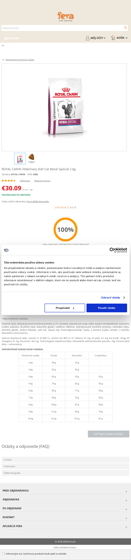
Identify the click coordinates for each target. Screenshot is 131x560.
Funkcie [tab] (8, 459)
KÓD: (30, 174)
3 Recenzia (25, 180)
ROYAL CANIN (18, 174)
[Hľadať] (125, 27)
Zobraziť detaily (110, 297)
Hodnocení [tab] (9, 466)
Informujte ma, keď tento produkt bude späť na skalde (36, 553)
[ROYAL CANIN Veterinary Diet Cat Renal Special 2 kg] (64, 107)
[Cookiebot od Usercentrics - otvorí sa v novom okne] (112, 250)
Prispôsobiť (63, 307)
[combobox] (64, 28)
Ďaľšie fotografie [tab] (12, 472)
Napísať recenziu (42, 180)
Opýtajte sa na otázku (108, 434)
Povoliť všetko (106, 307)
